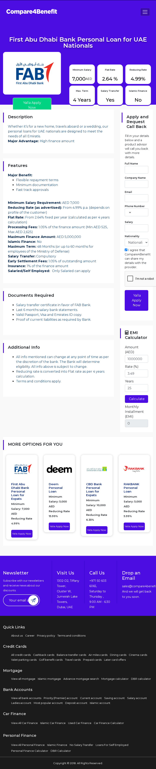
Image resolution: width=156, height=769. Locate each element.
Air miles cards (98, 654)
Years (129, 381)
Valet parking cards (24, 659)
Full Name (131, 163)
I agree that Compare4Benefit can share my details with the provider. (138, 258)
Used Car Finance (79, 723)
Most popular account (48, 702)
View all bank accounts (26, 698)
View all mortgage (23, 678)
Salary (129, 222)
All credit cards (21, 654)
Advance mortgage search (81, 678)
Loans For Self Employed (112, 744)
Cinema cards (138, 654)
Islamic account (100, 702)
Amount (132, 349)
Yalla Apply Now (136, 300)
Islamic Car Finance (53, 723)
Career (30, 635)
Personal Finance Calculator (29, 750)
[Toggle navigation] (145, 12)
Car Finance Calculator (109, 723)
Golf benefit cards (51, 659)
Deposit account (76, 702)
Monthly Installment (134, 411)
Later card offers (115, 659)
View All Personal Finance (28, 744)
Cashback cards (43, 654)
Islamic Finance (57, 744)
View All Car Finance (24, 723)
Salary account (137, 698)
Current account (91, 698)
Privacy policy (46, 635)
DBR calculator (141, 678)
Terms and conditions (71, 635)
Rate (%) (132, 367)
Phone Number (135, 206)
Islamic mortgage (49, 678)
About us (17, 635)
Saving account (114, 698)
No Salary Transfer (81, 744)
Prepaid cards (92, 659)
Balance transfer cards (71, 654)
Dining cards (118, 654)
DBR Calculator (61, 750)
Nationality (132, 236)
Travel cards (73, 659)
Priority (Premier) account (61, 698)
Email (128, 192)
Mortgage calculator (115, 678)
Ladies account (21, 702)
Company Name (135, 177)
